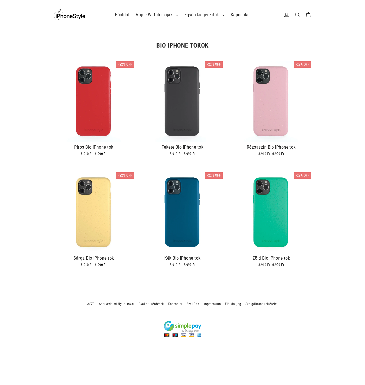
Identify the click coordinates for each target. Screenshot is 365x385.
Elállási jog (233, 304)
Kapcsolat (240, 14)
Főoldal (122, 14)
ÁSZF (91, 304)
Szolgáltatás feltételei (261, 304)
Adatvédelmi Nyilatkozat (116, 304)
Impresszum (212, 304)
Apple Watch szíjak (155, 14)
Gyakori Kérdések (151, 304)
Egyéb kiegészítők (202, 14)
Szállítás (193, 304)
